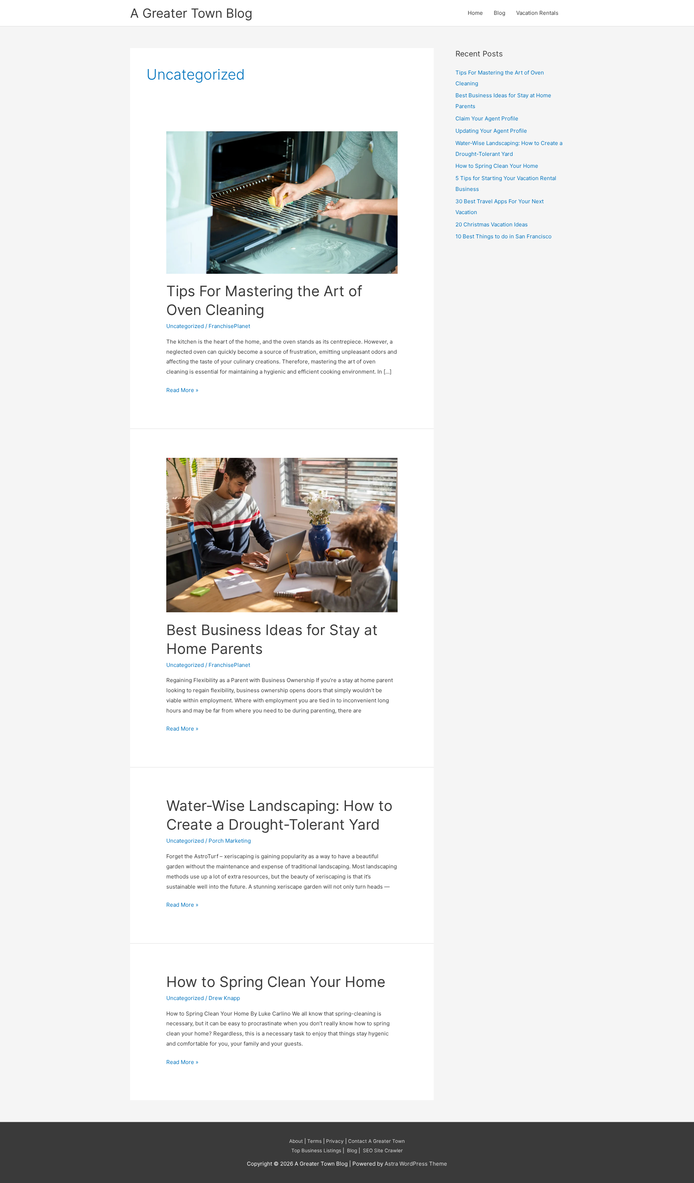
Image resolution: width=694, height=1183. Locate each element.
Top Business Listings (316, 1150)
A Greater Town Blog (191, 13)
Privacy (335, 1141)
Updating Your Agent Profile (491, 130)
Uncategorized (185, 326)
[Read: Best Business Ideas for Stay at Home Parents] (282, 534)
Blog (499, 12)
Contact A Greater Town (376, 1141)
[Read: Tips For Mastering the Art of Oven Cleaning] (282, 202)
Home (475, 12)
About (296, 1141)
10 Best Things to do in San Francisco (503, 236)
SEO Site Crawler (383, 1150)
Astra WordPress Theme (416, 1163)
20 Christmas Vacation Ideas (491, 224)
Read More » (182, 389)
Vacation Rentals (537, 12)
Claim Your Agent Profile (486, 118)
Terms (314, 1141)
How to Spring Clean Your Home (275, 982)
